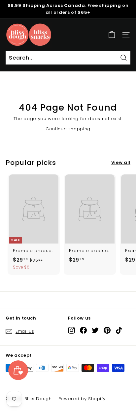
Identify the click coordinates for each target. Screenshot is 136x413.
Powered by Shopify (82, 399)
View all (120, 162)
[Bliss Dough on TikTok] (119, 330)
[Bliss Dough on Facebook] (83, 330)
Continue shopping (68, 129)
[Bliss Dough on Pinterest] (107, 330)
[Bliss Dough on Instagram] (71, 330)
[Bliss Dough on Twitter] (95, 330)
